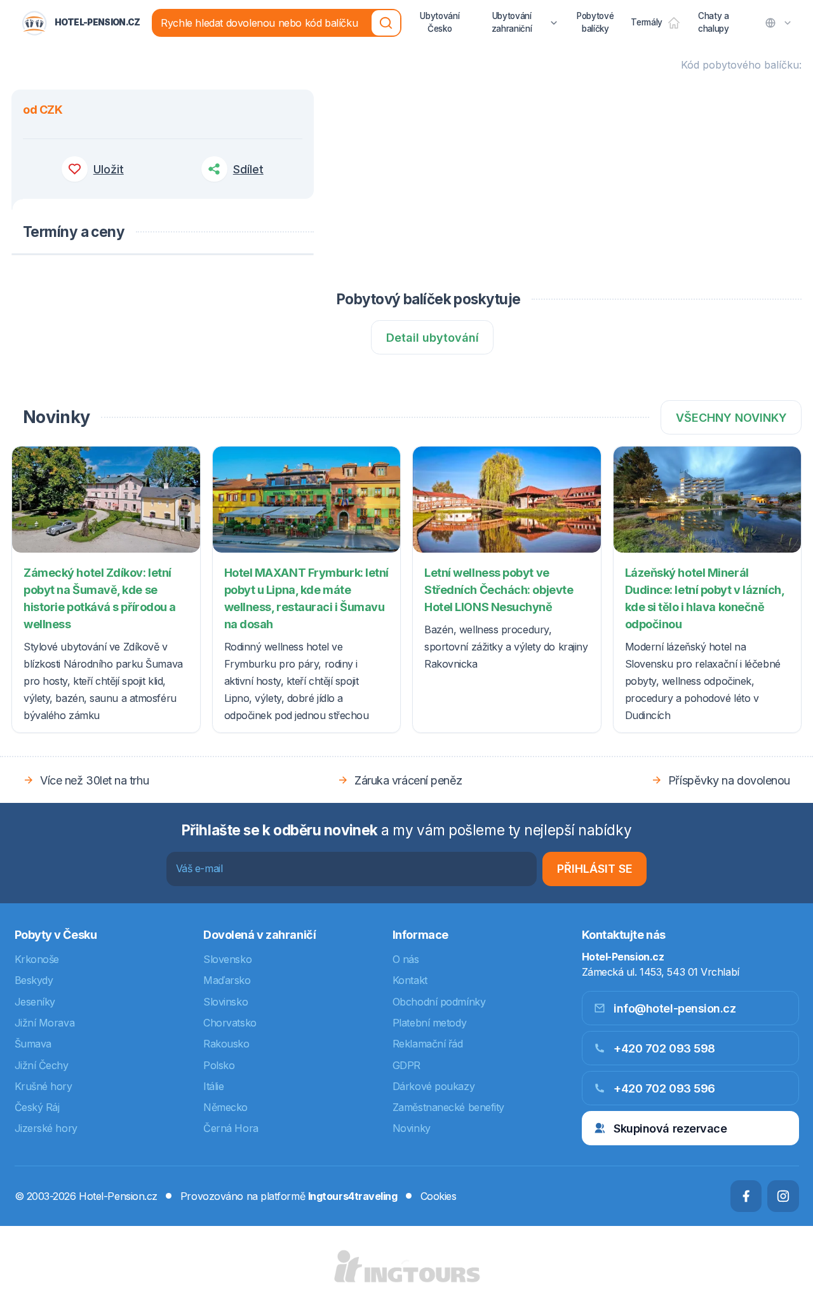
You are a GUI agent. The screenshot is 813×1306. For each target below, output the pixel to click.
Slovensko (227, 959)
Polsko (218, 1065)
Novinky (412, 1128)
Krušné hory (43, 1086)
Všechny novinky (731, 417)
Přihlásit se (595, 868)
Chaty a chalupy (713, 22)
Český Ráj (37, 1107)
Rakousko (226, 1043)
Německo (225, 1107)
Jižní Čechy (42, 1065)
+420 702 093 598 (664, 1048)
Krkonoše (37, 959)
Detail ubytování (432, 337)
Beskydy (34, 980)
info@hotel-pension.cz (675, 1008)
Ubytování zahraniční (512, 22)
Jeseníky (35, 1001)
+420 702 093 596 (664, 1088)
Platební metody (429, 1022)
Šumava (33, 1043)
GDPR (406, 1065)
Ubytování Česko (439, 22)
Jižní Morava (45, 1022)
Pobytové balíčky (595, 22)
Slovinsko (225, 1001)
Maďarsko (226, 980)
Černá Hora (231, 1128)
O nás (406, 959)
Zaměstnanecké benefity (448, 1107)
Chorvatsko (230, 1022)
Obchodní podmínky (439, 1001)
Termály (646, 22)
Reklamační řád (428, 1043)
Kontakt (410, 980)
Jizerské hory (46, 1128)
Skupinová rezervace (670, 1128)
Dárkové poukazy (433, 1086)
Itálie (213, 1086)
